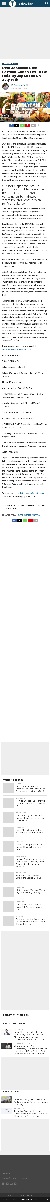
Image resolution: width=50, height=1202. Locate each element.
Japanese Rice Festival (29, 515)
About (11, 1195)
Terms (39, 1195)
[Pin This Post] (27, 124)
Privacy (30, 1195)
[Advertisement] (25, 32)
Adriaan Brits (19, 85)
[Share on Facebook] (11, 124)
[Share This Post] (16, 124)
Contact (20, 1195)
